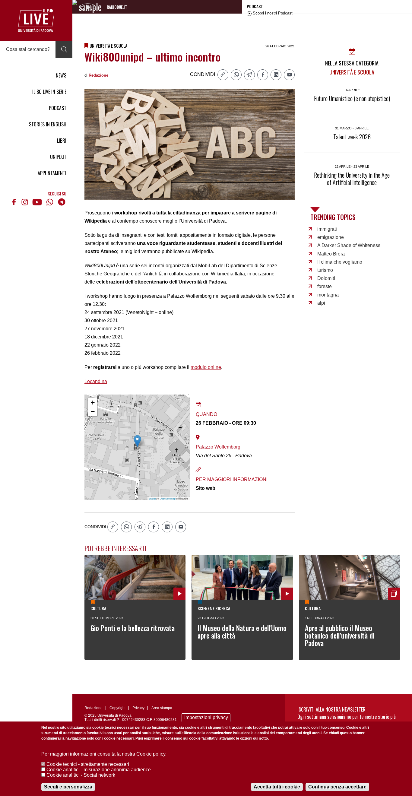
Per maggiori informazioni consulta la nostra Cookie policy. (103, 753)
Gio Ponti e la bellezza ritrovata (132, 628)
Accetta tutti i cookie (277, 786)
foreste (324, 286)
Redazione (98, 75)
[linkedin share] (276, 74)
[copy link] (222, 74)
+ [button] (93, 402)
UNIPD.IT (58, 156)
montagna (328, 294)
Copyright (117, 708)
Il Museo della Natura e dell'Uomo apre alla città (242, 632)
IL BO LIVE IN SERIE (49, 91)
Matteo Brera (331, 253)
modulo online (206, 367)
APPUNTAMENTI (52, 173)
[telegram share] (249, 74)
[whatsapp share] (236, 74)
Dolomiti (326, 278)
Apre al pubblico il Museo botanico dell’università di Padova (339, 635)
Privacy (138, 708)
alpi (321, 303)
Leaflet (152, 498)
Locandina (95, 381)
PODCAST (57, 108)
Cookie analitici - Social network (80, 775)
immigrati (327, 229)
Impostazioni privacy (206, 717)
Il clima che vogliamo (339, 262)
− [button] (93, 411)
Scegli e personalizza (68, 786)
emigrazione (330, 237)
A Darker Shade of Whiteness (348, 245)
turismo (325, 270)
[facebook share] (262, 74)
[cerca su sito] (63, 49)
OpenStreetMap (168, 498)
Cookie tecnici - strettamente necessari (87, 764)
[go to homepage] (36, 20)
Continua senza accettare (337, 786)
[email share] (289, 74)
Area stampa (161, 708)
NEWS (61, 75)
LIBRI (61, 140)
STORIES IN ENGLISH (47, 124)
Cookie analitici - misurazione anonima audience (98, 769)
